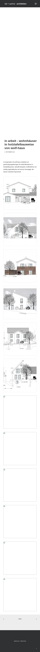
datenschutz (23, 641)
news (20, 619)
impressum (16, 641)
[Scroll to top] (36, 648)
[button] (35, 3)
